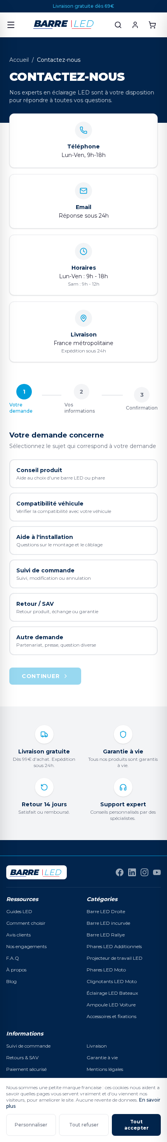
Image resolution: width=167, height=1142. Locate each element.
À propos (16, 970)
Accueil (19, 59)
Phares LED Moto (106, 970)
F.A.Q (12, 958)
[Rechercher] (118, 24)
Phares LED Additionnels (114, 946)
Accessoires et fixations (111, 1016)
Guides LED (19, 911)
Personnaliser (31, 1125)
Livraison (97, 1046)
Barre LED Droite (106, 911)
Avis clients (18, 935)
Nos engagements (26, 946)
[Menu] (10, 24)
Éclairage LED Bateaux (112, 993)
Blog (11, 981)
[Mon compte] (135, 24)
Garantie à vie (102, 1057)
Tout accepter (136, 1125)
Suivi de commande (28, 1046)
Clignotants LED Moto (112, 981)
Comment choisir (25, 923)
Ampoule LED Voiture (111, 1005)
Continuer (40, 676)
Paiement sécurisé (26, 1069)
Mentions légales (105, 1069)
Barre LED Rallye (106, 935)
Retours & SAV (22, 1057)
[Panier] (152, 24)
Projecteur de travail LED (115, 958)
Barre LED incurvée (108, 923)
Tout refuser (84, 1125)
